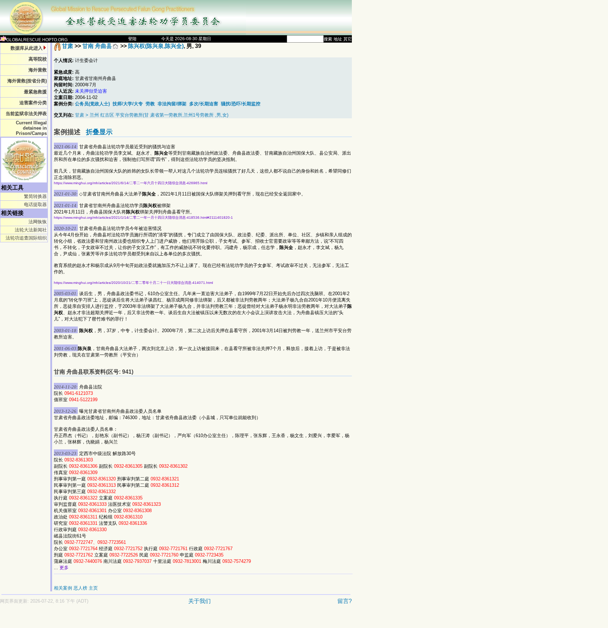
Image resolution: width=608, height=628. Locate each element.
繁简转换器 (35, 196)
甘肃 (67, 46)
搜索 (328, 39)
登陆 (132, 38)
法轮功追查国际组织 (26, 238)
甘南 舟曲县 (97, 46)
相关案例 (63, 588)
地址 (338, 39)
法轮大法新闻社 (31, 229)
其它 (347, 39)
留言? (344, 601)
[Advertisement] (151, 619)
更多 (64, 567)
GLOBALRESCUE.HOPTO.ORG (37, 39)
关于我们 (199, 601)
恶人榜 (80, 588)
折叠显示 (99, 132)
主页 (93, 588)
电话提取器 (35, 204)
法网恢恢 (37, 221)
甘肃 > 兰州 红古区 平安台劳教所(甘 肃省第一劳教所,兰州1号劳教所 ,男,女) (151, 115)
